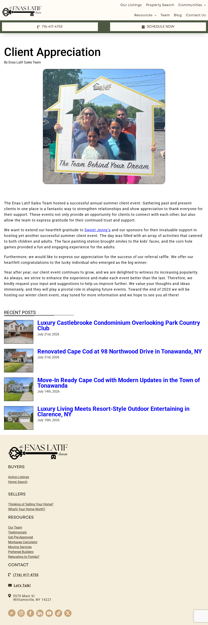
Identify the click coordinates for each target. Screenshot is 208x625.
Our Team (15, 527)
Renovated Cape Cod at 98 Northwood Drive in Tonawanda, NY (119, 351)
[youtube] (49, 613)
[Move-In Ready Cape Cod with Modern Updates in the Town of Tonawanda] (18, 389)
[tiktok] (58, 613)
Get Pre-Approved (20, 537)
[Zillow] (11, 613)
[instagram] (21, 613)
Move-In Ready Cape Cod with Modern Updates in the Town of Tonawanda (118, 383)
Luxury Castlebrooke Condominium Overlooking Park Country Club (118, 325)
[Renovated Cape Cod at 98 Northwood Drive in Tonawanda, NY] (18, 360)
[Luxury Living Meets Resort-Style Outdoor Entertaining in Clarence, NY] (18, 418)
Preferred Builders (21, 552)
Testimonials (17, 532)
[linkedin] (39, 613)
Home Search (17, 482)
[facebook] (30, 613)
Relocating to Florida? (23, 557)
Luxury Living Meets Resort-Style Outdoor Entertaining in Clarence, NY (113, 411)
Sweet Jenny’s (97, 230)
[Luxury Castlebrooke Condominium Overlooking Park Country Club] (18, 332)
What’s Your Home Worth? (26, 509)
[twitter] (68, 613)
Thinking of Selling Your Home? (30, 504)
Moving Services (20, 547)
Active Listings (18, 477)
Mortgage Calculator (22, 542)
